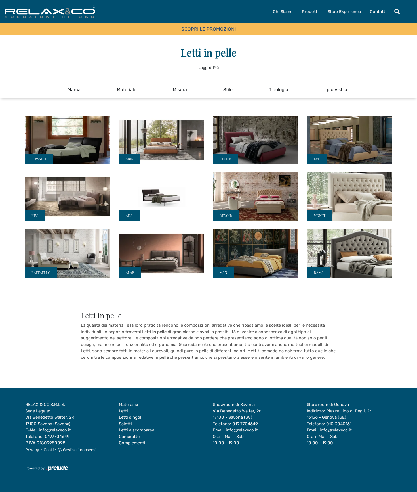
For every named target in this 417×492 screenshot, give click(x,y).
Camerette (129, 436)
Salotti (125, 423)
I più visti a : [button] (337, 89)
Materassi (128, 404)
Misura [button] (180, 89)
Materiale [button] (126, 89)
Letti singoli (130, 417)
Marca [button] (74, 89)
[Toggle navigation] (397, 12)
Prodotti (310, 11)
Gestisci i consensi (79, 449)
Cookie (50, 449)
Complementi (132, 442)
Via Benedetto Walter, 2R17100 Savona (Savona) (49, 420)
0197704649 (57, 436)
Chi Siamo (283, 11)
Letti (123, 411)
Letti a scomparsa (136, 430)
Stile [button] (228, 89)
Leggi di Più (208, 67)
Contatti (378, 11)
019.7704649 (245, 423)
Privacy (32, 449)
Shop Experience (344, 11)
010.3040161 (338, 423)
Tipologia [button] (278, 89)
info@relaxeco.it (55, 430)
